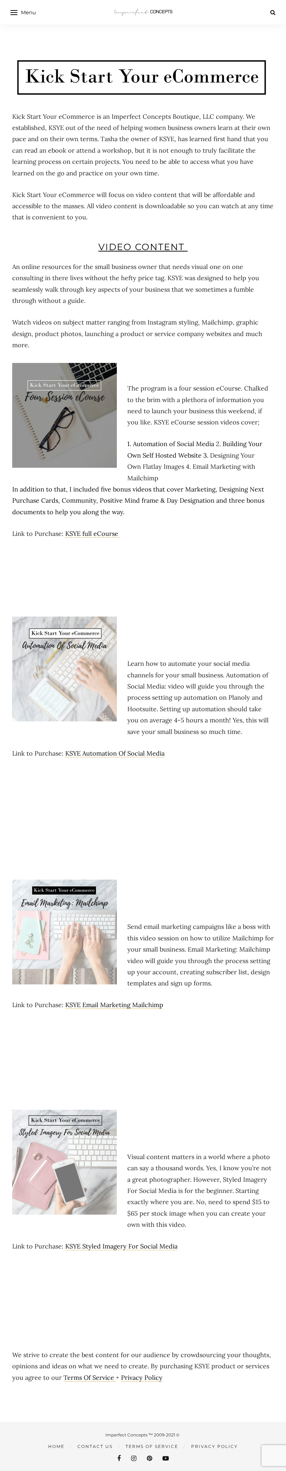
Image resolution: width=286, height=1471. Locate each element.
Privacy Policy (142, 1378)
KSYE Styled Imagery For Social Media (121, 1246)
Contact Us (95, 1446)
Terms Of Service (89, 1378)
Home (56, 1446)
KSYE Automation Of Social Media (115, 753)
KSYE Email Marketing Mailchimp (114, 1005)
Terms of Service (152, 1446)
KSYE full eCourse (92, 534)
